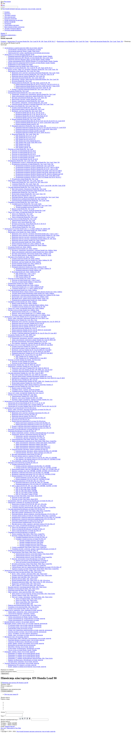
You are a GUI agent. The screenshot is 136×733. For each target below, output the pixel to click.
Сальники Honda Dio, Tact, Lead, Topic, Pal (25, 184)
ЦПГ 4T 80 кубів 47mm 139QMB (26, 489)
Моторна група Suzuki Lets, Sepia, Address (21, 257)
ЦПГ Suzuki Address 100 (23, 277)
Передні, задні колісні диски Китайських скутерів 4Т (28, 559)
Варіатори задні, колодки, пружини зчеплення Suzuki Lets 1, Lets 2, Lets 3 (35, 233)
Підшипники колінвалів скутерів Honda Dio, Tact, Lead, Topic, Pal (32, 164)
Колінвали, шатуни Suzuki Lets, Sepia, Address (26, 262)
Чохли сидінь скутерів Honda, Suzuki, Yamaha (22, 650)
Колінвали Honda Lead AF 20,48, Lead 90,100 (30, 117)
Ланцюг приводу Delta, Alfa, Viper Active (25, 595)
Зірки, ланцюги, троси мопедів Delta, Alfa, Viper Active (25, 592)
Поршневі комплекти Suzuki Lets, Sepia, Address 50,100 (29, 267)
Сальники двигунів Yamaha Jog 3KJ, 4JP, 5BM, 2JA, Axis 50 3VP (32, 369)
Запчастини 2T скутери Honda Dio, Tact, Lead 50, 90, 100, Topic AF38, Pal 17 (31, 41)
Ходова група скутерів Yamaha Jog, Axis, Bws (22, 394)
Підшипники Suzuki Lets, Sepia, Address (20, 283)
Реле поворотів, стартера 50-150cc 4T (23, 461)
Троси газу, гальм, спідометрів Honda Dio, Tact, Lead (24, 212)
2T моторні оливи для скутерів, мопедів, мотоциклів (24, 625)
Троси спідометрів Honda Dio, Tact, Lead (24, 217)
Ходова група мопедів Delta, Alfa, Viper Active (22, 608)
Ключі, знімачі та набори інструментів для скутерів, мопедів (27, 666)
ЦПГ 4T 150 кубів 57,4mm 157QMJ (27, 494)
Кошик (3, 33)
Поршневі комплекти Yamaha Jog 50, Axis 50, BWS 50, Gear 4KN (32, 353)
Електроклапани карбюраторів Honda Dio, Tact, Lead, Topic (30, 200)
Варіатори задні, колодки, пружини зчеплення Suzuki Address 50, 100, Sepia (35, 235)
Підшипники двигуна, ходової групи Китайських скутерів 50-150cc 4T (30, 501)
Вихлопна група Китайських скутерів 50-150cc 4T (24, 429)
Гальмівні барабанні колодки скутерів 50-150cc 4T (31, 537)
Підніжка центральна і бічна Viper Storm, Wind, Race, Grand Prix (32, 564)
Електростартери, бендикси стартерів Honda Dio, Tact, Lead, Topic (32, 104)
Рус (3, 5)
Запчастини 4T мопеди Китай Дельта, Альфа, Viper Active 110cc (24, 570)
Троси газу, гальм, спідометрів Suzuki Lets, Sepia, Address (26, 308)
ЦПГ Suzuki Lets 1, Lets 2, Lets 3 (26, 273)
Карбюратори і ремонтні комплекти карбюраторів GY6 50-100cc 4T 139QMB (36, 517)
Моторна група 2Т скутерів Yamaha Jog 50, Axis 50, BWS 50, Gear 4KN (30, 345)
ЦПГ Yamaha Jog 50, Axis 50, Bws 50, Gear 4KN (27, 355)
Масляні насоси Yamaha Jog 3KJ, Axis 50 (24, 379)
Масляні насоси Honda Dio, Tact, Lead (24, 195)
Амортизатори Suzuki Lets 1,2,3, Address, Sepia (26, 311)
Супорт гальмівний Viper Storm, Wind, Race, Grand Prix (29, 547)
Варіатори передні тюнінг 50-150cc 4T (24, 416)
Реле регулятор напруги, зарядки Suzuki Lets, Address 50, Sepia (31, 255)
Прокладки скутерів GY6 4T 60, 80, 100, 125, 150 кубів (29, 504)
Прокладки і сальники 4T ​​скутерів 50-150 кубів (23, 502)
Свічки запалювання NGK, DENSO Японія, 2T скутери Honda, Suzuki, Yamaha (33, 61)
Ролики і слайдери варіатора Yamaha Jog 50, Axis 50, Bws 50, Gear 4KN (34, 333)
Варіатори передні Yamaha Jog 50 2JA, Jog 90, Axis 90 (28, 326)
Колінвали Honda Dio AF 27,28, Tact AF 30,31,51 (31, 114)
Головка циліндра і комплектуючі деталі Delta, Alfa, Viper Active (32, 575)
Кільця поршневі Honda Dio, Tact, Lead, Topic (26, 119)
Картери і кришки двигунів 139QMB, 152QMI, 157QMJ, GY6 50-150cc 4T (35, 471)
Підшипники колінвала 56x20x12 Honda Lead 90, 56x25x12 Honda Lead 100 (39, 174)
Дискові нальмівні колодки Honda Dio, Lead (29, 207)
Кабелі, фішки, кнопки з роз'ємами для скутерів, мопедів (26, 643)
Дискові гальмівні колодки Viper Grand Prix (33, 545)
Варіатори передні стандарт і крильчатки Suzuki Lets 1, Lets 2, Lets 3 (33, 237)
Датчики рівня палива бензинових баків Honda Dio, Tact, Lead (31, 190)
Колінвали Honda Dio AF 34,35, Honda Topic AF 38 (31, 116)
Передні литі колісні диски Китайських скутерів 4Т (32, 560)
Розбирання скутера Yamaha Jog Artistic (20, 64)
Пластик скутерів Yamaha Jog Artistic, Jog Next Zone (24, 360)
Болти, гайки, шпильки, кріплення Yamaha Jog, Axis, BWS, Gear (28, 318)
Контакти (7, 13)
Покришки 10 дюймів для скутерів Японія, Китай (24, 653)
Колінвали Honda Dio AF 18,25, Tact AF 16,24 (30, 112)
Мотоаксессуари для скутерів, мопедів (16, 637)
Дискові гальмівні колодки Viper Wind (31, 542)
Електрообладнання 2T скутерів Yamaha (20, 336)
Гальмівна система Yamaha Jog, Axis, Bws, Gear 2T (24, 386)
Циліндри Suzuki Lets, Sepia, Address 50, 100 (26, 272)
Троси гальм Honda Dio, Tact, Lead (22, 215)
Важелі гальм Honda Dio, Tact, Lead (23, 209)
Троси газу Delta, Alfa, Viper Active (26, 600)
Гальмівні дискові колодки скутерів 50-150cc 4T (31, 539)
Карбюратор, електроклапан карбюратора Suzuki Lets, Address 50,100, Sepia (35, 295)
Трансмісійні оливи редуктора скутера (20, 628)
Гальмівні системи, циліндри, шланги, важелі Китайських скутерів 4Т (34, 549)
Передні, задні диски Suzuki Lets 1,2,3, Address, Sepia (28, 313)
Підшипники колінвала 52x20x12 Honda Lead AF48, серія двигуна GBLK (39, 170)
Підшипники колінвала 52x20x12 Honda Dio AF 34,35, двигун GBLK (37, 167)
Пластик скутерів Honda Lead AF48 (23, 157)
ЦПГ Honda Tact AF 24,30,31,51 (25, 139)
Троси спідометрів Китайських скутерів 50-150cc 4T (28, 529)
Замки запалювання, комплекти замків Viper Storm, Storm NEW (35, 442)
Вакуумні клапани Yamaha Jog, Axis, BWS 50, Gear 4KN (29, 374)
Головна (7, 12)
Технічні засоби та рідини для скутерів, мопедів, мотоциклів (27, 632)
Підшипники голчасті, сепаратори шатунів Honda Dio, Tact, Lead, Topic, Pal (35, 162)
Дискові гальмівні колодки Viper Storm (31, 540)
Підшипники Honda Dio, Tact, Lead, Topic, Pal (22, 160)
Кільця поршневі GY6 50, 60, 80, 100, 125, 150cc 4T (28, 476)
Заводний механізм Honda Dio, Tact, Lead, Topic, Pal (106, 41)
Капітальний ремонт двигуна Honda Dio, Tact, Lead (28, 109)
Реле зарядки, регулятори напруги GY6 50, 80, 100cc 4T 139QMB (36, 457)
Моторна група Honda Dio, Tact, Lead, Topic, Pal (23, 106)
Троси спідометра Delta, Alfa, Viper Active (29, 598)
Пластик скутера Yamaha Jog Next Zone (24, 363)
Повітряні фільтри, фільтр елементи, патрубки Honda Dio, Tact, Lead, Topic (35, 197)
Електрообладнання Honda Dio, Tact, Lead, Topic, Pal (24, 92)
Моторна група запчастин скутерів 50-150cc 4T (23, 462)
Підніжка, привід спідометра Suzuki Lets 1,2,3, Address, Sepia (31, 315)
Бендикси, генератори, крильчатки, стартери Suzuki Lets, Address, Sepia (34, 250)
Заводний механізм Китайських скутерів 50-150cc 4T (28, 418)
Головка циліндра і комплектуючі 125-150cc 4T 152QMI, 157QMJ (36, 467)
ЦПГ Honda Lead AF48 (23, 146)
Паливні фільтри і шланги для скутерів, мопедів (19, 622)
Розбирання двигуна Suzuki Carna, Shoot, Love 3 (23, 66)
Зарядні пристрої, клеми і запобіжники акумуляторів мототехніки (29, 53)
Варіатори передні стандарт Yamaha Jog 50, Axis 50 (28, 323)
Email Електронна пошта (8, 671)
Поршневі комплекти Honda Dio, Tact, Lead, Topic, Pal (29, 126)
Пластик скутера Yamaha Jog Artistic (23, 361)
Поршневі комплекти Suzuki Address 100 (28, 270)
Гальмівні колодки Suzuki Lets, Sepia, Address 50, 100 (28, 306)
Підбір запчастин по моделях (13, 20)
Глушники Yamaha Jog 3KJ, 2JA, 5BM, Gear (22, 335)
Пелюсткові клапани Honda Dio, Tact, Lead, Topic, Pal (28, 194)
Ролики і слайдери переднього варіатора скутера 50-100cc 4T (31, 426)
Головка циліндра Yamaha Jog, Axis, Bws (24, 346)
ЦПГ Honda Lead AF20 (23, 144)
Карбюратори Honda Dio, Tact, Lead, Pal (24, 192)
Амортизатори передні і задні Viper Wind (28, 555)
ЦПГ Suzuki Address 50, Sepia (25, 275)
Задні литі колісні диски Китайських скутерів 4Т (31, 562)
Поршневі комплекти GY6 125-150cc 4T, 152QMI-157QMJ (34, 484)
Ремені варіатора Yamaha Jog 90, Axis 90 (24, 331)
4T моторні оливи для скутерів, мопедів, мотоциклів (24, 627)
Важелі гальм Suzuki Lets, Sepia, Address (24, 303)
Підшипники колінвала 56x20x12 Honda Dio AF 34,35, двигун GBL (37, 169)
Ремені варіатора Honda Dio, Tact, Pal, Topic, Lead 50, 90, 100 (31, 82)
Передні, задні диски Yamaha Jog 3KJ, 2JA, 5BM (27, 398)
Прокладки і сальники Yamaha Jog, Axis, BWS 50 (23, 366)
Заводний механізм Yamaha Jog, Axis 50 (24, 328)
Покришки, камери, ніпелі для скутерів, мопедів (19, 651)
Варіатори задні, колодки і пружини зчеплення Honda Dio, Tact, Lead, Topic (35, 73)
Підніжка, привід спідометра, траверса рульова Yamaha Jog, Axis (32, 399)
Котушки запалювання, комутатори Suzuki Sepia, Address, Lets (31, 253)
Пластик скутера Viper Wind (21, 497)
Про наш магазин (9, 17)
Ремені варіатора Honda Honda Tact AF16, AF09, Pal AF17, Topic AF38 (37, 86)
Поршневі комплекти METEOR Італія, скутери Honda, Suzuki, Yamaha (30, 56)
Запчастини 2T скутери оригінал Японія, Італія (19, 54)
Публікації (7, 23)
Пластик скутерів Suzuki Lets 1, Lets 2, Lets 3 (26, 280)
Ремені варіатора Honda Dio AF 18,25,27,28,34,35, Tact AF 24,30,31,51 (37, 84)
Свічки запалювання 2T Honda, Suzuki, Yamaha (23, 617)
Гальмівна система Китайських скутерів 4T (22, 532)
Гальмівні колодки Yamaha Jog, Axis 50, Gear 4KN (27, 391)
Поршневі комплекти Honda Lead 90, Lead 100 (30, 131)
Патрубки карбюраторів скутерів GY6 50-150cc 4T (28, 520)
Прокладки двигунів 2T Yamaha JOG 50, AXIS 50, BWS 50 (30, 368)
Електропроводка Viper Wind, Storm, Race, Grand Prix (28, 439)
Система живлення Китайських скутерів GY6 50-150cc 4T (26, 509)
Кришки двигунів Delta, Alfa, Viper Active (25, 577)
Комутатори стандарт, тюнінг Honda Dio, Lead (26, 99)
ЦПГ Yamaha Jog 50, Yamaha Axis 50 (27, 356)
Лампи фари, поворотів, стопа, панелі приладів (23, 612)
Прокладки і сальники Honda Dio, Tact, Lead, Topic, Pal (25, 180)
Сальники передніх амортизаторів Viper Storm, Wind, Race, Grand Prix (34, 507)
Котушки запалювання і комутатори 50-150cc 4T (27, 454)
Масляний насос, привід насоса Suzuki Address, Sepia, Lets (30, 298)
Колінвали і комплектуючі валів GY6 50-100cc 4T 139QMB (30, 472)
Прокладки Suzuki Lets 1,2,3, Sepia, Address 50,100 (27, 287)
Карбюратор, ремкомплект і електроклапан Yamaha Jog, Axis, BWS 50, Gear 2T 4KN (38, 378)
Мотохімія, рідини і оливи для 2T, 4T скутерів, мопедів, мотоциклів (25, 623)
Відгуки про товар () (11, 694)
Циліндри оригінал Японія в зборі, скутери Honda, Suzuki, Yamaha (29, 59)
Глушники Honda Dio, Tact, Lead (18, 91)
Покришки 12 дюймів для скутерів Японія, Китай (24, 655)
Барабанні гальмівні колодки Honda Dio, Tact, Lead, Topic (34, 205)
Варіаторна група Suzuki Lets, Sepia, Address (22, 232)
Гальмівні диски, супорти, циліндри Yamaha (26, 389)
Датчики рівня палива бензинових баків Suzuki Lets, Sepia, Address (33, 293)
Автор (3, 712)
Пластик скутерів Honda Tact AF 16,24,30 (25, 159)
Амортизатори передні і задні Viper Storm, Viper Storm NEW (34, 554)
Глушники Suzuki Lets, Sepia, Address (19, 247)
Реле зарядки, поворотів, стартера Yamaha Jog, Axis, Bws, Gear (31, 343)
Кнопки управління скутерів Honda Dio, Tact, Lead (28, 101)
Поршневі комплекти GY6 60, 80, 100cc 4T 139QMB (32, 482)
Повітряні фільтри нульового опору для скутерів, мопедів (26, 640)
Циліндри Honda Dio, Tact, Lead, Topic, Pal (25, 134)
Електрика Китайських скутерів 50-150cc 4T (22, 431)
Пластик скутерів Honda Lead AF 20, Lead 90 (26, 155)
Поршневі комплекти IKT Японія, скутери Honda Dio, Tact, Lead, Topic (30, 58)
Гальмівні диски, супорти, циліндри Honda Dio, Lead (28, 210)
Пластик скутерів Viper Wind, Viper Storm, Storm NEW (25, 496)
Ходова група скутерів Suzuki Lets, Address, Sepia (23, 310)
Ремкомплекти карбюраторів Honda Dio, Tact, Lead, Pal (29, 199)
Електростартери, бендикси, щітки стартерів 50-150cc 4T (30, 449)
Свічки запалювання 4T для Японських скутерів (23, 620)
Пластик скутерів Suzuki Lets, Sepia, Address (22, 278)
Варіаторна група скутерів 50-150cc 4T (20, 411)
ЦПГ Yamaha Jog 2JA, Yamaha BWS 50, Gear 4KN (31, 358)
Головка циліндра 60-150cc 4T (21, 464)
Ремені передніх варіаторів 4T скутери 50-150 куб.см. (29, 421)
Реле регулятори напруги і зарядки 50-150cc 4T (27, 456)
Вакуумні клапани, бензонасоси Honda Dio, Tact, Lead (29, 189)
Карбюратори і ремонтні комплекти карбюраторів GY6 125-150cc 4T (33, 519)
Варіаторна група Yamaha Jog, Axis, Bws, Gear (22, 320)
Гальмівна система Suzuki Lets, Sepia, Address (22, 301)
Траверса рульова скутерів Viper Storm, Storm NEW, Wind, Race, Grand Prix (35, 569)
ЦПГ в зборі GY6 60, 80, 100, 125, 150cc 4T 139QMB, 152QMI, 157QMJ (34, 486)
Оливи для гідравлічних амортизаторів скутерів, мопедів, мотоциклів (30, 630)
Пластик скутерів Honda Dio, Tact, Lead (20, 149)
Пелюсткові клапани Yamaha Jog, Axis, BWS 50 (27, 383)
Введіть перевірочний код (9, 719)
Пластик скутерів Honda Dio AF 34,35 (24, 154)
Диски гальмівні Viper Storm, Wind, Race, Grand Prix (28, 534)
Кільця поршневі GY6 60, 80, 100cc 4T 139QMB (31, 477)
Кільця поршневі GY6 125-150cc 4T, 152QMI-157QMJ (32, 479)
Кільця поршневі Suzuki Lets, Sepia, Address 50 (26, 263)
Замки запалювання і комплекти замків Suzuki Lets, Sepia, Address (32, 252)
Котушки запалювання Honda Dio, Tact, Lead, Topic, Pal (29, 97)
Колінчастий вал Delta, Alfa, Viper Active (24, 578)
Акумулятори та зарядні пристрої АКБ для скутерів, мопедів (23, 48)
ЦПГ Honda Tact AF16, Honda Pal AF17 (28, 141)
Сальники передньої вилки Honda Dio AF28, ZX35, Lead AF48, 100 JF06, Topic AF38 (38, 185)
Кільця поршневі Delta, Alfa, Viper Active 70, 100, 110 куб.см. (31, 580)
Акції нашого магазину (11, 25)
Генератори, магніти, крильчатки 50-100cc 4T (30, 436)
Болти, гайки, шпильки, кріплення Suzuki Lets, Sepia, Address (27, 230)
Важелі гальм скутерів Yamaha (21, 388)
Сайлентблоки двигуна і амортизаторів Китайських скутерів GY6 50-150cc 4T (36, 567)
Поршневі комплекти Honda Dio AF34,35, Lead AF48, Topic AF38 (36, 129)
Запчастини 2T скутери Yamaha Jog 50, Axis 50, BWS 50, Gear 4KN (25, 316)
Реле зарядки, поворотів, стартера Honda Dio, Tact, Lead (29, 102)
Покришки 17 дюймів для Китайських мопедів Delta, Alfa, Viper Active (30, 658)
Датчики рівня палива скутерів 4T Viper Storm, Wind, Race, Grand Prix (34, 515)
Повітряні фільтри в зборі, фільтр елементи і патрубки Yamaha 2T (32, 384)
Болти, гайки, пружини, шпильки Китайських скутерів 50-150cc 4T (29, 409)
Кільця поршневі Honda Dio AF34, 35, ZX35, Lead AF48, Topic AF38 (37, 122)
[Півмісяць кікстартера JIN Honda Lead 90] (14, 682)
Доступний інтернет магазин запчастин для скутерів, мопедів (35, 731)
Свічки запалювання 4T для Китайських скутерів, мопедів (26, 618)
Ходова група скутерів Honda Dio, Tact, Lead (22, 219)
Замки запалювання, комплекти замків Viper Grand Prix (33, 447)
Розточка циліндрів (10, 18)
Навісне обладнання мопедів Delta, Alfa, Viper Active (24, 605)
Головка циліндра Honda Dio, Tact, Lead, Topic (26, 107)
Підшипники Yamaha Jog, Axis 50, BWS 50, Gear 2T (24, 364)
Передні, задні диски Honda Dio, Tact (23, 222)
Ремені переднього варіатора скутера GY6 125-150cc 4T (33, 424)
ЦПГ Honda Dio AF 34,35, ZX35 (26, 137)
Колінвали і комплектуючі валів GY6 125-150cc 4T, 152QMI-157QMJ (33, 474)
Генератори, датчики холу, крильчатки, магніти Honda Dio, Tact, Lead (34, 94)
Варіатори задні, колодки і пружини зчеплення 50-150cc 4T (30, 413)
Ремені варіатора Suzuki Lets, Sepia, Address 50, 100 (28, 243)
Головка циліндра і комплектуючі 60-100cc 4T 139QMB (33, 466)
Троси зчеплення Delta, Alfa (24, 603)
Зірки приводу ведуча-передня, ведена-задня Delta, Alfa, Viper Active (33, 593)
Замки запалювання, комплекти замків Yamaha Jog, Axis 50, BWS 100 (34, 340)
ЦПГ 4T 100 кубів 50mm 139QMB (26, 491)
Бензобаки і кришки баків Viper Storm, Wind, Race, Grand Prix (31, 510)
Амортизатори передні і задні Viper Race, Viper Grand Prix (34, 557)
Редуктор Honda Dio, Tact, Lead (22, 81)
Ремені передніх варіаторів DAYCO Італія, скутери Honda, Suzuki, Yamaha (31, 63)
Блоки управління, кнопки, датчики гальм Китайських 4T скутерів (33, 432)
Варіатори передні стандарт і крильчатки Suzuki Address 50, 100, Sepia (34, 238)
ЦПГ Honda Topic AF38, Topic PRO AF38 (28, 142)
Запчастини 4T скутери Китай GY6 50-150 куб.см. (20, 408)
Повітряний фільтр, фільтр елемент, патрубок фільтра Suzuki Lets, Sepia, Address (37, 291)
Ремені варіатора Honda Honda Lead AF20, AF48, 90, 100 (33, 87)
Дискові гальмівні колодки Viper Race (31, 544)
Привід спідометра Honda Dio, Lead (23, 225)
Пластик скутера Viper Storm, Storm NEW (25, 499)
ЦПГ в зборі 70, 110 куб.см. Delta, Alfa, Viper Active (28, 585)
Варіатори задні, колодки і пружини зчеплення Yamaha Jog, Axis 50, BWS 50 (36, 321)
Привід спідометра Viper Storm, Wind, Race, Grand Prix (29, 565)
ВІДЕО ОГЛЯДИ (9, 22)
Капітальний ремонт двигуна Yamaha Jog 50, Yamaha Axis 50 (31, 348)
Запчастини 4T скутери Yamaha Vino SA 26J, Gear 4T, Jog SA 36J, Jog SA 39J (32, 406)
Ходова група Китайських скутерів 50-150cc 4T (23, 550)
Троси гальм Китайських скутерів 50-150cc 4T (26, 530)
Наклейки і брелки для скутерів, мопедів (21, 646)
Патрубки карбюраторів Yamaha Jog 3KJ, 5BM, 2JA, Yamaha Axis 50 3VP (35, 381)
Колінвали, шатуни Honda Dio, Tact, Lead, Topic (27, 111)
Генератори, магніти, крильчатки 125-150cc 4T (30, 437)
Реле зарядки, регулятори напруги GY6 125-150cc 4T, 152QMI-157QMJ (38, 459)
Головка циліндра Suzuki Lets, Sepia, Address (26, 258)
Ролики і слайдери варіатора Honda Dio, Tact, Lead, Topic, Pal (31, 89)
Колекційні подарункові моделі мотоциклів (22, 645)
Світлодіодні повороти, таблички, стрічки (21, 613)
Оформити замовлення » (8, 35)
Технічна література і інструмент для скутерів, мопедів (21, 663)
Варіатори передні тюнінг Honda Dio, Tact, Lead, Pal (28, 76)
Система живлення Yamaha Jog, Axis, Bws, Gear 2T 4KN (25, 373)
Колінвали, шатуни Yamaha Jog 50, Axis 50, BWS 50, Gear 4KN (31, 350)
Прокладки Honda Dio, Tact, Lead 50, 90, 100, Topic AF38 (30, 182)
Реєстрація (7, 1)
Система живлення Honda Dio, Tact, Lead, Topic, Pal (24, 187)
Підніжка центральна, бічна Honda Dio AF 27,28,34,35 (29, 223)
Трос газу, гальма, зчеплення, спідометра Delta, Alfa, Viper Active (32, 597)
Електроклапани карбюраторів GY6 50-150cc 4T (27, 522)
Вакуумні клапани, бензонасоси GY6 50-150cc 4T (27, 512)
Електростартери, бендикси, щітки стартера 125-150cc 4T (34, 452)
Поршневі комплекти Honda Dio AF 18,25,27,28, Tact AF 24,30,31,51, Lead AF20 (41, 127)
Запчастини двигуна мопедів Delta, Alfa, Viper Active (24, 572)
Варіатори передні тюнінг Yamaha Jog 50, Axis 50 (27, 325)
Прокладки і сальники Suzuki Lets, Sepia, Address (23, 285)
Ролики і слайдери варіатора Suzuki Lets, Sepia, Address (29, 245)
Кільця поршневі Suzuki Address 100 (23, 265)
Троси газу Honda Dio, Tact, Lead (22, 214)
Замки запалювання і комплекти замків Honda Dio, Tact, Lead (31, 96)
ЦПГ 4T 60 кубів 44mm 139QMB (26, 487)
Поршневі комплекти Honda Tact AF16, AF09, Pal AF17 (33, 132)
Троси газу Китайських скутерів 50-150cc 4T (26, 527)
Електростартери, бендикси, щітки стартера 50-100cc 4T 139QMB (36, 451)
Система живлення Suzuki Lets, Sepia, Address (22, 290)
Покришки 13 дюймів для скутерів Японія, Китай (24, 656)
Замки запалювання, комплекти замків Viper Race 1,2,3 (33, 446)
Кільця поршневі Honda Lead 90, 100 (27, 124)
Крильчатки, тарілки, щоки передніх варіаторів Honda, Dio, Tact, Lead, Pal (35, 79)
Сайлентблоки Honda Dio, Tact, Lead (23, 227)
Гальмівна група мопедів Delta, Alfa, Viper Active (23, 607)
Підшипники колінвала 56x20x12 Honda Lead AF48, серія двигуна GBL (38, 172)
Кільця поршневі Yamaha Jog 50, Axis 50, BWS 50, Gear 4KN (31, 351)
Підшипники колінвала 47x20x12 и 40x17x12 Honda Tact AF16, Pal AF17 (38, 177)
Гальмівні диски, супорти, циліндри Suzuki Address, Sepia (30, 305)
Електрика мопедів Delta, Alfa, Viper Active (21, 590)
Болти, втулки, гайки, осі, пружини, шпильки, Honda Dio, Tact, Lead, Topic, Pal (33, 69)
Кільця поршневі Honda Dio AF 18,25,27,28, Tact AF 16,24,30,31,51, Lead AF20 (40, 121)
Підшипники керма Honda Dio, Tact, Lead (25, 179)
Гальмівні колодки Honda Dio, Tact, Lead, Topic (26, 204)
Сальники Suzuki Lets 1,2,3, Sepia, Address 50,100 (27, 288)
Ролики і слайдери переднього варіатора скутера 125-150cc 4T (31, 428)
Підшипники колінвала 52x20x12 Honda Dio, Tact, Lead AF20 (35, 165)
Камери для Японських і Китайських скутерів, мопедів (25, 660)
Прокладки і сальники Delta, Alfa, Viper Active (26, 583)
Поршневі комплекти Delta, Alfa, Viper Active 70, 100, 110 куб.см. (32, 582)
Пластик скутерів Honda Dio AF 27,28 (24, 152)
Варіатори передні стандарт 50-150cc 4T (24, 414)
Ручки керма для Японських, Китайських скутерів (24, 648)
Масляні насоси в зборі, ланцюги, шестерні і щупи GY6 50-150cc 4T (33, 524)
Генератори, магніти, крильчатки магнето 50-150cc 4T (29, 434)
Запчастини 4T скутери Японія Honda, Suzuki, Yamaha (21, 401)
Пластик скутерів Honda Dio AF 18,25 (24, 151)
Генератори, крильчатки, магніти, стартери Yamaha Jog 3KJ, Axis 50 (33, 338)
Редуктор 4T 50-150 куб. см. (21, 419)
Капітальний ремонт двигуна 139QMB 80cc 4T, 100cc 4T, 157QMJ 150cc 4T (35, 469)
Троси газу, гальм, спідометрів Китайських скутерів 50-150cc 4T (28, 525)
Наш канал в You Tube (14, 728)
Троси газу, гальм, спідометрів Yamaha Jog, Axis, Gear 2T (26, 393)
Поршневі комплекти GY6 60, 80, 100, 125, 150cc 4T (28, 481)
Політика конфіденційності (13, 30)
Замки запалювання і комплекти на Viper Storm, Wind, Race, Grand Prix (34, 441)
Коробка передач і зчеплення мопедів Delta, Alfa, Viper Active (27, 587)
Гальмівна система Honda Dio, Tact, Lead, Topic (23, 202)
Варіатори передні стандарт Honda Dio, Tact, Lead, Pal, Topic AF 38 (33, 74)
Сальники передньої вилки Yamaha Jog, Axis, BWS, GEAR (30, 371)
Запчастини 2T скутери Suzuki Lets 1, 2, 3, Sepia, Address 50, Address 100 (27, 228)
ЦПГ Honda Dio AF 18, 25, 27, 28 (26, 136)
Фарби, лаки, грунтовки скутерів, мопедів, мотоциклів (25, 635)
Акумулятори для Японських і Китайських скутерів (24, 49)
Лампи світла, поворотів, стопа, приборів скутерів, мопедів (23, 610)
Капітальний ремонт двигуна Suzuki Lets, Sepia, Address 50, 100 (32, 260)
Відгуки (3, 728)
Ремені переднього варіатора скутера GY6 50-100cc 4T (33, 423)
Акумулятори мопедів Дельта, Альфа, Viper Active (24, 51)
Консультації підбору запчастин (14, 27)
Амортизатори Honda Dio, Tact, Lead (23, 220)
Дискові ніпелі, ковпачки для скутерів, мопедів (23, 661)
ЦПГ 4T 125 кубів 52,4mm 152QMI (27, 492)
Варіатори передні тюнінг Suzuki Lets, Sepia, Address (28, 240)
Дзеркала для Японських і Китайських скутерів (23, 642)
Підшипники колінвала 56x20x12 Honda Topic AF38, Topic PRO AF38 (37, 175)
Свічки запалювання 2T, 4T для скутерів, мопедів (20, 615)
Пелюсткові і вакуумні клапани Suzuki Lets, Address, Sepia (30, 296)
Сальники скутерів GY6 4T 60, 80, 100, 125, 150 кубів (29, 505)
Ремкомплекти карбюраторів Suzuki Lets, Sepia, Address (29, 300)
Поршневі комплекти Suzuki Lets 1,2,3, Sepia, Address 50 (33, 268)
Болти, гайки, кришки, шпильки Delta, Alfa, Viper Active (29, 573)
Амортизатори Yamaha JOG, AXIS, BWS (24, 396)
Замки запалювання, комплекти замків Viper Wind (31, 444)
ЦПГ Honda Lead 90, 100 (23, 147)
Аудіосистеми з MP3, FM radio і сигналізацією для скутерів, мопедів (29, 638)
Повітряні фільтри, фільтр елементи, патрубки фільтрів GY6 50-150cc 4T (35, 514)
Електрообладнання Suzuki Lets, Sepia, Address (22, 248)
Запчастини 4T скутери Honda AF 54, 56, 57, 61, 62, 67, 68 (26, 403)
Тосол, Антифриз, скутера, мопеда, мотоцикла (22, 633)
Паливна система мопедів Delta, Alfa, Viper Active (23, 588)
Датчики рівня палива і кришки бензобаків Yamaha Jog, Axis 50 (32, 376)
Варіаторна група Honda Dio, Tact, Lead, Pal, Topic (73, 41)
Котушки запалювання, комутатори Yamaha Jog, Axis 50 (29, 341)
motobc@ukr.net (10, 726)
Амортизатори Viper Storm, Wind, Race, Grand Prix (27, 552)
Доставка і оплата (10, 15)
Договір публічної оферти (12, 28)
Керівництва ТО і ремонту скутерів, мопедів (22, 665)
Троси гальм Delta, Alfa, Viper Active (27, 602)
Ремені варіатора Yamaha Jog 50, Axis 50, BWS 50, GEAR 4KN (31, 330)
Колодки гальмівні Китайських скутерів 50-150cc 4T (28, 535)
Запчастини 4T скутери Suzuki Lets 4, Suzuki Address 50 (25, 404)
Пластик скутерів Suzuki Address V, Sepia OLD (26, 282)
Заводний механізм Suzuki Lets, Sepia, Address (26, 242)
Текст (3, 716)
